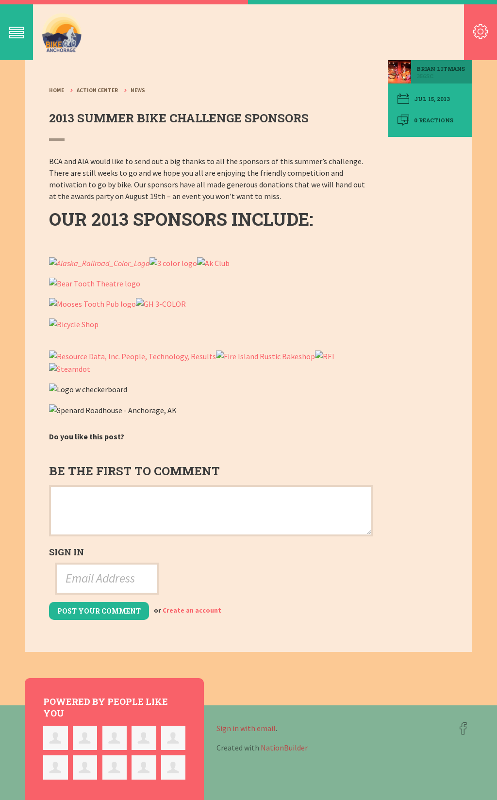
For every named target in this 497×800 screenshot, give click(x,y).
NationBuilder (284, 747)
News (138, 90)
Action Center (97, 90)
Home (56, 90)
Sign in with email (246, 728)
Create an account (192, 610)
